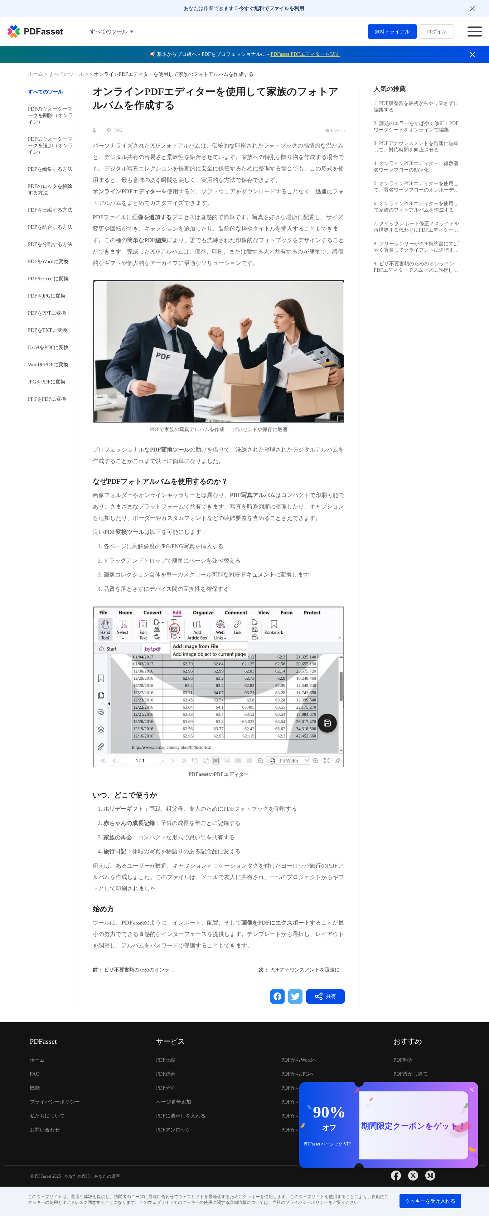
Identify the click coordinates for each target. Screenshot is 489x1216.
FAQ (34, 1074)
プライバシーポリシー (55, 1102)
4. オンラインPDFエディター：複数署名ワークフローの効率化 (416, 167)
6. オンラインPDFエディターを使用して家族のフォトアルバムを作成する (416, 207)
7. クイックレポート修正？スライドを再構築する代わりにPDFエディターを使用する (416, 227)
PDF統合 (165, 1074)
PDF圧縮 (165, 1060)
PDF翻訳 (403, 1060)
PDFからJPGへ (297, 1074)
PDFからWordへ (299, 1060)
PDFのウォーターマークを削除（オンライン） (50, 115)
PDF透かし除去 (410, 1074)
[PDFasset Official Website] (35, 31)
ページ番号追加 (173, 1102)
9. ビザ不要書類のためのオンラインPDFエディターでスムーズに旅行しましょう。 (416, 267)
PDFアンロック (173, 1130)
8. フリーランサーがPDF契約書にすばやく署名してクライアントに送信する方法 (416, 247)
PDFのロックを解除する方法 (50, 190)
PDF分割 (165, 1088)
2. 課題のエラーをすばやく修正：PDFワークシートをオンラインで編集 (416, 126)
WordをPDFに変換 (48, 364)
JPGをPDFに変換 (47, 382)
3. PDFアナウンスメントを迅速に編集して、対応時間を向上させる (416, 147)
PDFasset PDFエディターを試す (305, 54)
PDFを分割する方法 (50, 244)
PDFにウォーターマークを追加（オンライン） (50, 145)
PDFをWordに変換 (48, 261)
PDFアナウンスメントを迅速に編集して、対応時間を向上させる (342, 970)
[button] (218, 351)
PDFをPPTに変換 (47, 313)
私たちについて (47, 1116)
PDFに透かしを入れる (180, 1116)
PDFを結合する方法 (50, 227)
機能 (35, 1088)
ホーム (36, 74)
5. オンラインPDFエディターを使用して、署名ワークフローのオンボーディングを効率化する (416, 187)
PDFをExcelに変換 (48, 278)
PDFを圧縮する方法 (50, 210)
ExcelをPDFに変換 (48, 347)
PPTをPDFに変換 (47, 399)
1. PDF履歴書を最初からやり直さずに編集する (416, 106)
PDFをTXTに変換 (47, 330)
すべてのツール (67, 74)
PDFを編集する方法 (50, 169)
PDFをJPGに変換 (47, 296)
